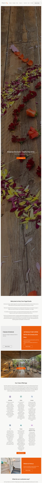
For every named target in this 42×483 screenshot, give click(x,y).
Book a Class (37, 3)
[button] (20, 3)
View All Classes (21, 453)
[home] (5, 3)
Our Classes (21, 158)
